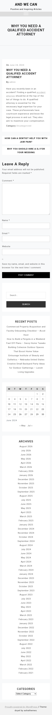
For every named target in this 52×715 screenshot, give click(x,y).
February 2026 (26, 471)
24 (9, 414)
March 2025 (26, 516)
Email (5, 233)
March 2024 (26, 566)
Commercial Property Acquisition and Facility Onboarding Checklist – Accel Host (26, 330)
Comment (8, 180)
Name (6, 220)
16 (43, 404)
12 (20, 404)
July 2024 (26, 549)
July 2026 (26, 450)
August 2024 (26, 545)
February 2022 (26, 669)
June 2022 (26, 652)
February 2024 (26, 570)
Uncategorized (23, 126)
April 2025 (26, 512)
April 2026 (26, 463)
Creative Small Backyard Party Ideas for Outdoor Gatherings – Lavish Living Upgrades (26, 368)
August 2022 (26, 644)
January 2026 (26, 475)
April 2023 (26, 611)
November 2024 (26, 533)
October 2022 (26, 636)
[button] (26, 14)
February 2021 (26, 673)
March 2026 (26, 467)
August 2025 (26, 496)
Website (6, 246)
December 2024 (26, 529)
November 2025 (26, 483)
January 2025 (26, 524)
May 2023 (26, 607)
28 (31, 414)
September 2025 (26, 492)
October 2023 (26, 586)
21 (31, 409)
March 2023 (26, 615)
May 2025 (26, 508)
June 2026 (26, 454)
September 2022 (26, 640)
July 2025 (26, 500)
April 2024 (26, 562)
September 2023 (26, 590)
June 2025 (26, 504)
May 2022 (26, 656)
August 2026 (26, 446)
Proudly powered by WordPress (21, 707)
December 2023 (26, 578)
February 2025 (26, 520)
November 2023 (26, 582)
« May (23, 425)
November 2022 (26, 631)
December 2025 (26, 479)
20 (26, 409)
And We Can (26, 4)
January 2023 (26, 623)
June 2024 (26, 553)
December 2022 (26, 627)
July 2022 (26, 648)
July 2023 (26, 599)
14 (31, 404)
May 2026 (26, 459)
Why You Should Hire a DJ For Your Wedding (26, 151)
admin (12, 82)
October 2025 (26, 487)
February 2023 (26, 619)
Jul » (30, 425)
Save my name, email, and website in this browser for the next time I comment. (23, 266)
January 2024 (26, 574)
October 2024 (26, 537)
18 (14, 409)
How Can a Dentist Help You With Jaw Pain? (26, 140)
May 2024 (26, 557)
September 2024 (26, 541)
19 (20, 409)
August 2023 (26, 594)
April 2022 (26, 660)
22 (37, 409)
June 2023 (26, 603)
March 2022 (26, 664)
